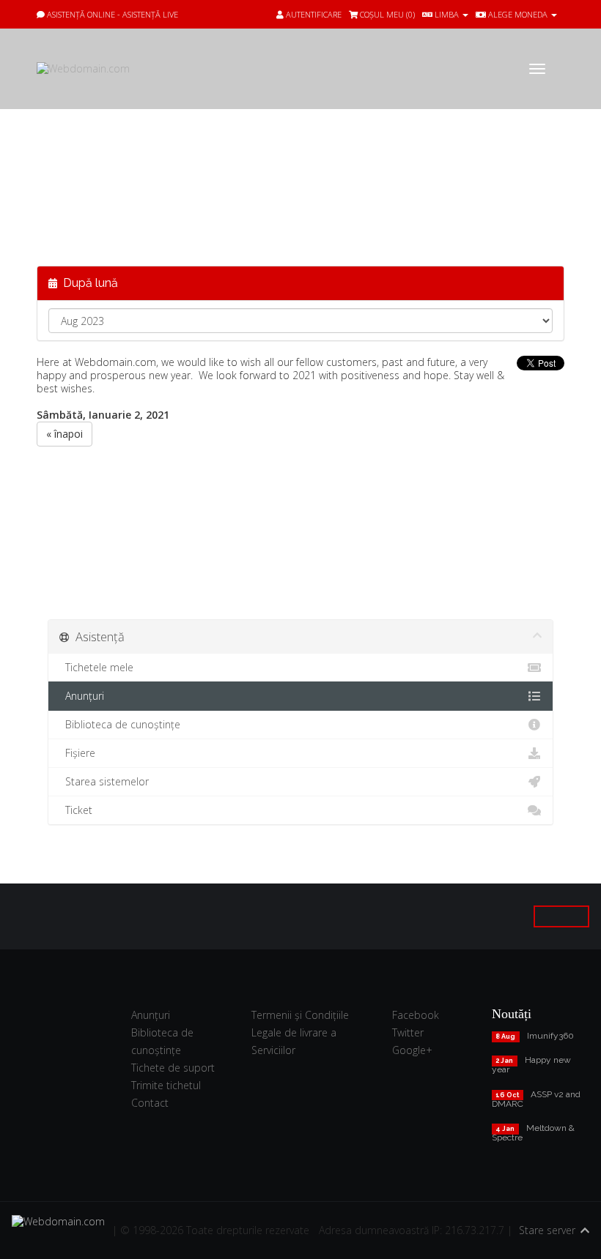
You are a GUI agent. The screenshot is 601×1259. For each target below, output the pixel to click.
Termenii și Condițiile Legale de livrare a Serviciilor (300, 1032)
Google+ (412, 1050)
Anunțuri (81, 696)
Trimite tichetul (166, 1085)
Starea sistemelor (104, 781)
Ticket (75, 810)
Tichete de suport (173, 1068)
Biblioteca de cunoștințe (119, 724)
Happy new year (531, 1065)
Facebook (415, 1015)
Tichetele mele (96, 667)
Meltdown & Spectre (533, 1133)
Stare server (547, 1230)
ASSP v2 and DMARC (536, 1099)
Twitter (408, 1032)
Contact (150, 1103)
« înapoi (64, 434)
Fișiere (77, 753)
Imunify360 (550, 1036)
